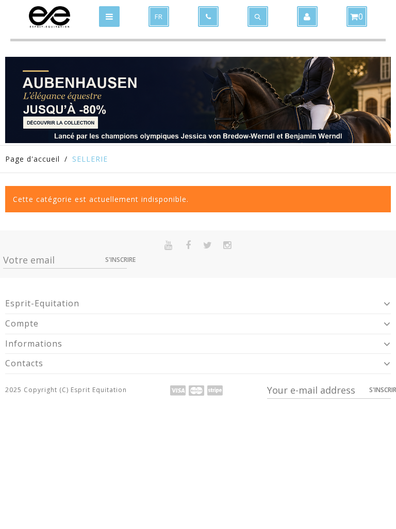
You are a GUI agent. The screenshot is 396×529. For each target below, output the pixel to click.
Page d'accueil (32, 159)
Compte (22, 323)
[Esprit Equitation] (49, 17)
